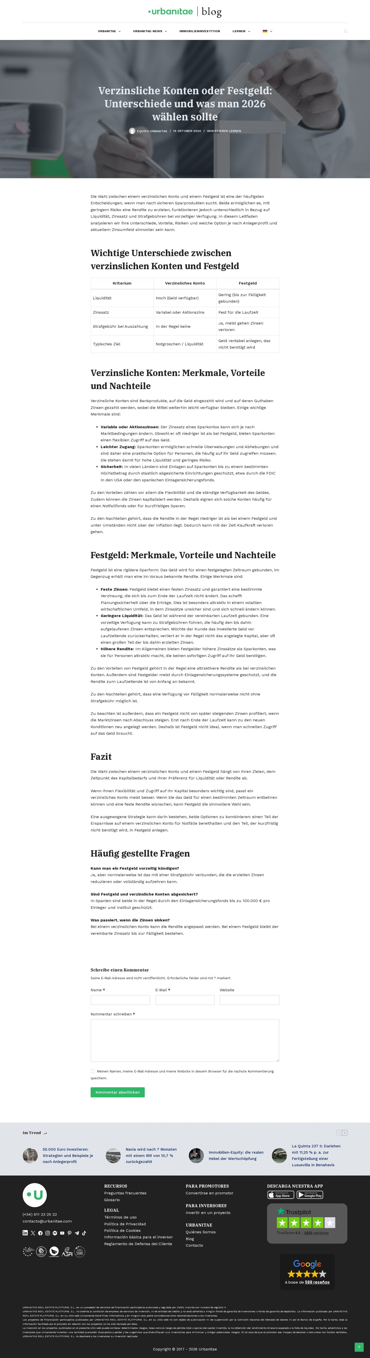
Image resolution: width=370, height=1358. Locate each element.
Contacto (194, 1245)
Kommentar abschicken (118, 1092)
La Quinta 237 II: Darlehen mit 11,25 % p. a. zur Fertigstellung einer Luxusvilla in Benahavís (316, 1155)
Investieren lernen (224, 131)
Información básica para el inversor (138, 1237)
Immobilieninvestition (199, 31)
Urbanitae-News (147, 31)
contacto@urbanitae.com (47, 1221)
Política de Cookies (122, 1230)
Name (98, 990)
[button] (307, 1272)
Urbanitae (107, 31)
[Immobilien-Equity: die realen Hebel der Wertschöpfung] (196, 1155)
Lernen (239, 31)
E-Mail (162, 990)
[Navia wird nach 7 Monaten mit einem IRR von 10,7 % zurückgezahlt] (113, 1155)
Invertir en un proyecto (208, 1212)
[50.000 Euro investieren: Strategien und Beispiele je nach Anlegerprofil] (30, 1155)
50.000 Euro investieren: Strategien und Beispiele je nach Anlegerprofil (68, 1155)
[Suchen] (345, 31)
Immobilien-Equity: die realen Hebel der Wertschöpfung (236, 1155)
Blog (190, 1238)
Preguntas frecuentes (125, 1193)
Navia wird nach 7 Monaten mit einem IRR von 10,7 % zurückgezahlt (151, 1155)
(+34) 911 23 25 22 (40, 1214)
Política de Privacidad (125, 1224)
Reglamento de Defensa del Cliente (138, 1243)
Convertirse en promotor (210, 1193)
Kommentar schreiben (113, 1014)
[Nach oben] (359, 1347)
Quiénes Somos (201, 1232)
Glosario (112, 1199)
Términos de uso (120, 1217)
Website (227, 990)
